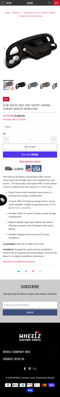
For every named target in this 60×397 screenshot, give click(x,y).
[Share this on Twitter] (19, 271)
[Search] (49, 3)
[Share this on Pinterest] (33, 271)
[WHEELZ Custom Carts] (30, 3)
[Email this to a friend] (41, 271)
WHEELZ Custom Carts (24, 378)
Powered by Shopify (45, 378)
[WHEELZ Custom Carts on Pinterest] (30, 369)
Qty (4, 134)
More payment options (30, 161)
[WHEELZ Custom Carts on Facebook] (25, 369)
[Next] (55, 48)
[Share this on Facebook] (26, 271)
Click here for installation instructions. (19, 262)
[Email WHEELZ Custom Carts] (35, 369)
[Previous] (5, 48)
